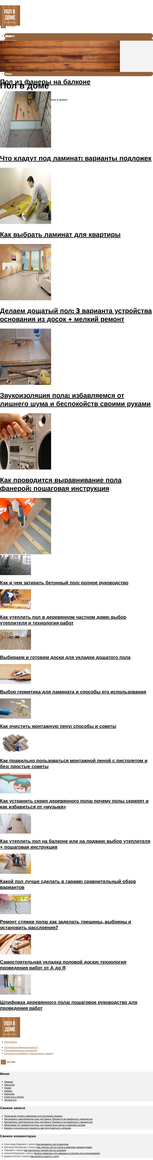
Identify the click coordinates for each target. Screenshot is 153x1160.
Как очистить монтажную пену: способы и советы (58, 726)
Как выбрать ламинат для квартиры (60, 234)
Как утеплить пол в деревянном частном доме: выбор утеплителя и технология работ (63, 620)
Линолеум (9, 1084)
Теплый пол (10, 1099)
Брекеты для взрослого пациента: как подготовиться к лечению (37, 1127)
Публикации (10, 1041)
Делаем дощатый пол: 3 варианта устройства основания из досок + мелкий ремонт (76, 314)
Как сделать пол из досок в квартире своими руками (64, 1147)
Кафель (8, 1090)
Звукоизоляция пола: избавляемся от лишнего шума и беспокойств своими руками (75, 399)
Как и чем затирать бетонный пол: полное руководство (64, 582)
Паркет (8, 1087)
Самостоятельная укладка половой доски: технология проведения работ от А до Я (63, 965)
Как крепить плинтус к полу (44, 1156)
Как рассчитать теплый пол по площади (45, 1150)
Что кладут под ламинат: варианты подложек (75, 158)
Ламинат (8, 1081)
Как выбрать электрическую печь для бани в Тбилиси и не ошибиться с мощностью (48, 1118)
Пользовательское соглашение (20, 1050)
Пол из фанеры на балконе (45, 81)
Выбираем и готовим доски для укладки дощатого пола (65, 657)
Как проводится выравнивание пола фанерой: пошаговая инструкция (61, 484)
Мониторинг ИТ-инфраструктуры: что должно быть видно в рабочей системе (44, 1124)
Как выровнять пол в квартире (52, 1144)
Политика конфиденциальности (21, 1047)
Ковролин (9, 1093)
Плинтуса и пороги (14, 1096)
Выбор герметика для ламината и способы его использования (73, 692)
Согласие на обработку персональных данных (28, 1053)
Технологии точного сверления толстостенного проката (33, 1115)
